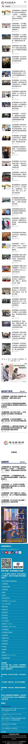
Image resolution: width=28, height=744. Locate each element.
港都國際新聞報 (6, 658)
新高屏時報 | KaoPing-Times (9, 601)
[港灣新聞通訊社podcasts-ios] (16, 552)
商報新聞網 (5, 643)
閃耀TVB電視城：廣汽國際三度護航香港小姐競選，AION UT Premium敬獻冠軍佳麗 (13, 719)
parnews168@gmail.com (13, 549)
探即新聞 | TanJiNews (7, 623)
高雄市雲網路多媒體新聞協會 (9, 581)
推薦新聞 (8, 6)
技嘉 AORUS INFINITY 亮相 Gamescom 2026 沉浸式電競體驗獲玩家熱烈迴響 (14, 709)
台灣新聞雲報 (5, 629)
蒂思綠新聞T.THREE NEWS (9, 626)
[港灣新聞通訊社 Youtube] (6, 553)
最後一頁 (16, 359)
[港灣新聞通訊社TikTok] (13, 552)
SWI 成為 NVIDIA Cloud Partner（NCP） (12, 714)
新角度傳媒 (5, 615)
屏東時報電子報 (6, 598)
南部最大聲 (5, 609)
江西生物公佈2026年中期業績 (9, 724)
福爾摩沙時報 (5, 638)
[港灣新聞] (14, 442)
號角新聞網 (5, 618)
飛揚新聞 (4, 649)
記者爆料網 (5, 589)
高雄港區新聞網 (6, 586)
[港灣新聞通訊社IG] (9, 552)
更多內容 (22, 391)
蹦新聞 (3, 652)
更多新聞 (3, 732)
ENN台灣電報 (5, 621)
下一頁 (12, 359)
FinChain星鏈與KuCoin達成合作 (10, 728)
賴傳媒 (3, 592)
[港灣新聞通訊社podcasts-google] (20, 552)
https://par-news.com (15, 741)
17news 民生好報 (6, 603)
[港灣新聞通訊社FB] (2, 553)
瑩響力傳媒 (5, 606)
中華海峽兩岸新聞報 (7, 632)
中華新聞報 (5, 583)
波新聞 (3, 595)
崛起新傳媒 (5, 612)
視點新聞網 (5, 635)
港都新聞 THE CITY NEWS (9, 655)
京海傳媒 (4, 646)
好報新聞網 (5, 641)
